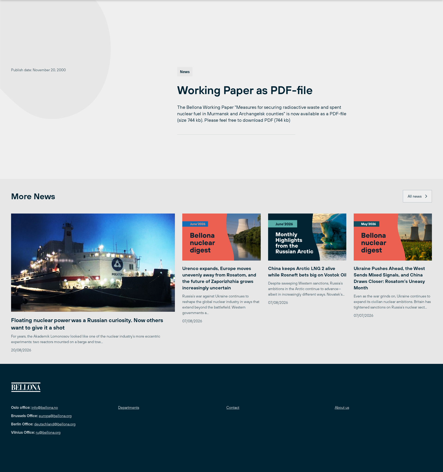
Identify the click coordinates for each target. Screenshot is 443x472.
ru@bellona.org (48, 432)
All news (415, 196)
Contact (232, 407)
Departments (128, 407)
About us (342, 407)
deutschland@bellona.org (54, 424)
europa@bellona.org (55, 416)
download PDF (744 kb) (266, 120)
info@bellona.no (44, 407)
